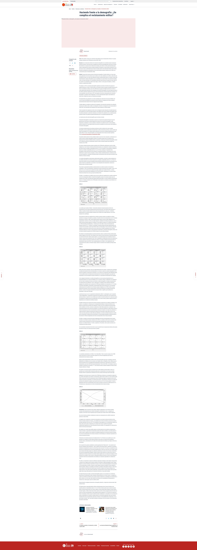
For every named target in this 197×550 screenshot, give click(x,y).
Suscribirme (73, 73)
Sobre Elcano (131, 4)
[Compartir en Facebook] (70, 63)
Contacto (79, 545)
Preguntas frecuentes (105, 545)
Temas (95, 4)
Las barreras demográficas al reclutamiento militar (91, 134)
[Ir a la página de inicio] (68, 4)
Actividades (120, 4)
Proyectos (115, 4)
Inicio (70, 8)
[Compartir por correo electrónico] (70, 65)
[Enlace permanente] (72, 65)
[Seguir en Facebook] (123, 546)
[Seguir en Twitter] (126, 546)
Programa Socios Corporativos (118, 1)
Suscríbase (126, 1)
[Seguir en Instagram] (128, 546)
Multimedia (125, 4)
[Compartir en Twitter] (72, 63)
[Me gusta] (81, 518)
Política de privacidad (92, 545)
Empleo (117, 545)
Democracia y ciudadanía (80, 8)
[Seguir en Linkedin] (131, 546)
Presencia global (72, 1)
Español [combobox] (132, 1)
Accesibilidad (112, 545)
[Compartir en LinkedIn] (75, 63)
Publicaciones (100, 4)
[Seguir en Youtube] (134, 546)
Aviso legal (84, 545)
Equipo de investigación (108, 4)
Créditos (98, 545)
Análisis (73, 8)
